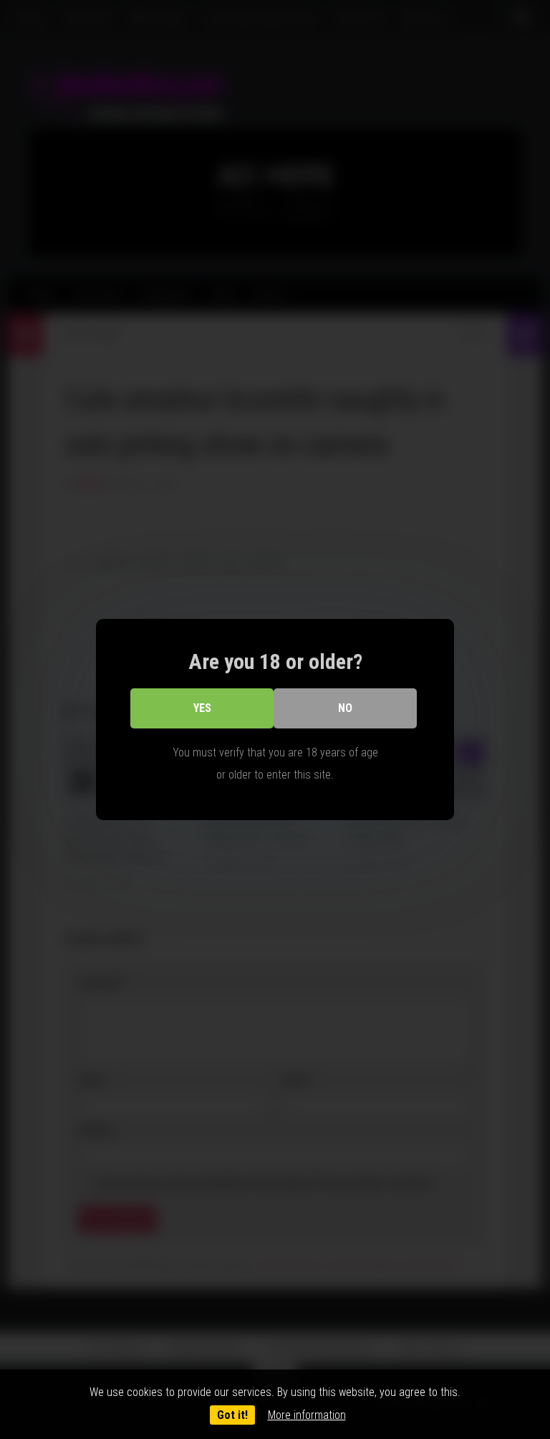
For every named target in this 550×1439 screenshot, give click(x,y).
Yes (202, 708)
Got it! (232, 1415)
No (345, 708)
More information (307, 1415)
